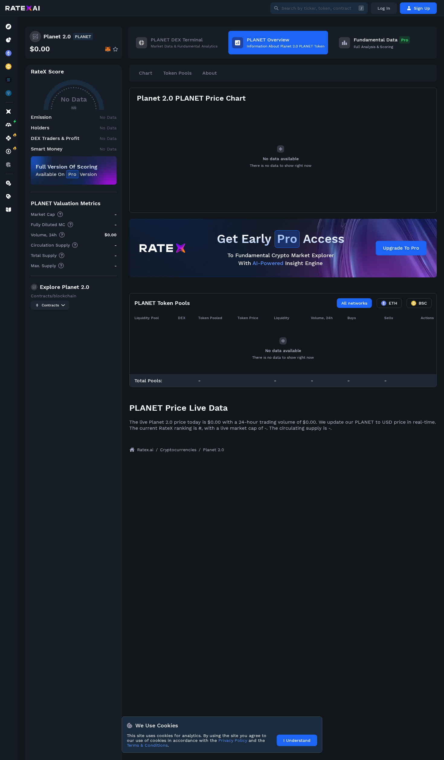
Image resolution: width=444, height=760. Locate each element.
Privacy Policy (232, 740)
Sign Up (422, 8)
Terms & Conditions (147, 745)
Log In (384, 8)
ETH (393, 303)
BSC (423, 303)
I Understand (296, 740)
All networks (354, 303)
